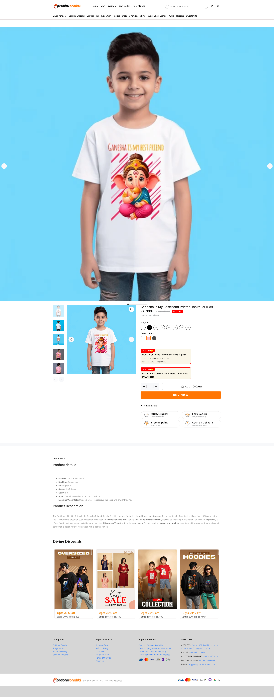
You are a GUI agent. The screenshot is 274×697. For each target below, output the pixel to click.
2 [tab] (130, 304)
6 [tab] (138, 304)
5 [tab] (136, 304)
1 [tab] (128, 304)
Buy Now (181, 395)
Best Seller (124, 6)
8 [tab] (142, 304)
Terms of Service (103, 658)
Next (270, 166)
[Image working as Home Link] (67, 6)
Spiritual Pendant (61, 645)
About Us (100, 661)
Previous (4, 166)
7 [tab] (140, 304)
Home (95, 6)
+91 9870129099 (207, 660)
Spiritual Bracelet (60, 654)
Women (112, 6)
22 (149, 327)
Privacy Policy (102, 654)
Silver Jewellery (60, 651)
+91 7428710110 (210, 656)
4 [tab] (134, 304)
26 (162, 327)
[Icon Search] (167, 6)
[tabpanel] (137, 164)
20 (143, 327)
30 (175, 327)
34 (188, 327)
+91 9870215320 (197, 652)
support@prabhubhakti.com (202, 664)
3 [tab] (132, 304)
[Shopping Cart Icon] (212, 6)
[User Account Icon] (218, 6)
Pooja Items (58, 648)
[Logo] (67, 679)
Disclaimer (100, 651)
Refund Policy (102, 648)
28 (169, 327)
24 (156, 327)
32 (182, 327)
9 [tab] (144, 304)
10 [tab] (146, 304)
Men (103, 6)
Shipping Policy (103, 645)
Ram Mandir (139, 6)
